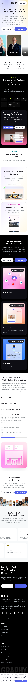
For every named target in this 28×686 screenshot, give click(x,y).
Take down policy (5, 637)
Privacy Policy (4, 651)
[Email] (22, 615)
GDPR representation (6, 664)
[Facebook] (14, 615)
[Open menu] (2, 3)
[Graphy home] (14, 3)
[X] (18, 615)
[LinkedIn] (10, 615)
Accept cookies (20, 682)
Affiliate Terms (4, 631)
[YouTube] (2, 615)
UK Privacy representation (8, 660)
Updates (3, 640)
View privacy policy (7, 682)
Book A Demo (21, 29)
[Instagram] (6, 615)
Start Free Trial (7, 29)
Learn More (19, 129)
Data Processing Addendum (8, 654)
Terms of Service (5, 648)
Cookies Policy (5, 657)
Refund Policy (4, 634)
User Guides (4, 628)
